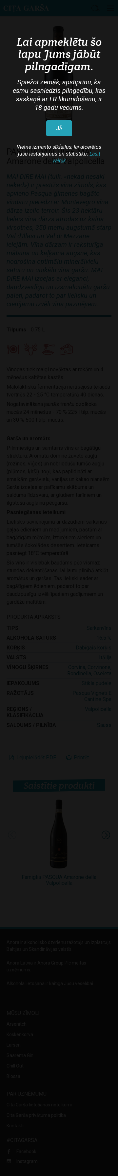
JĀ (59, 128)
